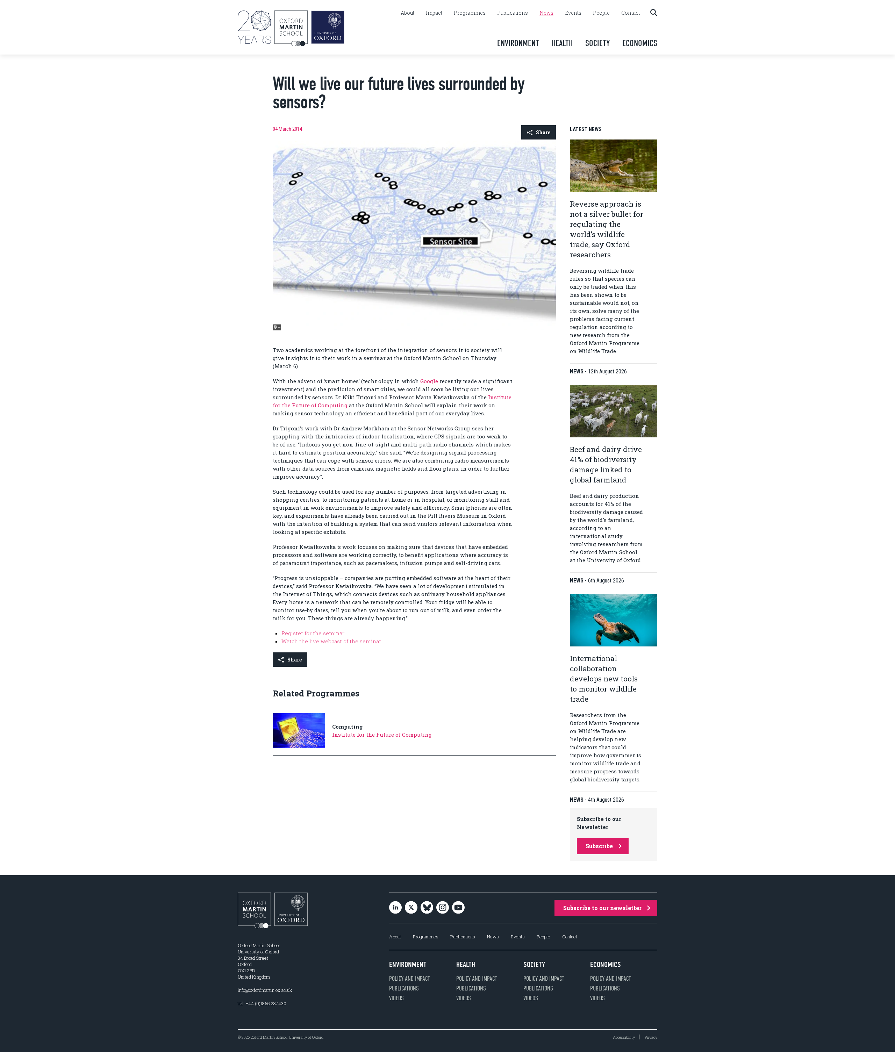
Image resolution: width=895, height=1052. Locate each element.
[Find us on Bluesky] (427, 908)
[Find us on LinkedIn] (395, 908)
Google (429, 381)
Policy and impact (409, 978)
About (407, 12)
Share (543, 132)
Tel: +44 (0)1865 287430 (262, 1003)
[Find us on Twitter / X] (411, 908)
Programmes (470, 12)
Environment (518, 43)
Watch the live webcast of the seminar (331, 641)
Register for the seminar (312, 633)
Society (597, 43)
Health (562, 43)
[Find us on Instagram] (442, 908)
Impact (434, 12)
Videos (396, 998)
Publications (512, 12)
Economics (639, 43)
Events (573, 12)
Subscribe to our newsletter (602, 907)
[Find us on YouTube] (458, 908)
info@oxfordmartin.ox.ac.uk (265, 990)
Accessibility (624, 1037)
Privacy (651, 1037)
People (601, 12)
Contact (630, 12)
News (546, 12)
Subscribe (599, 846)
